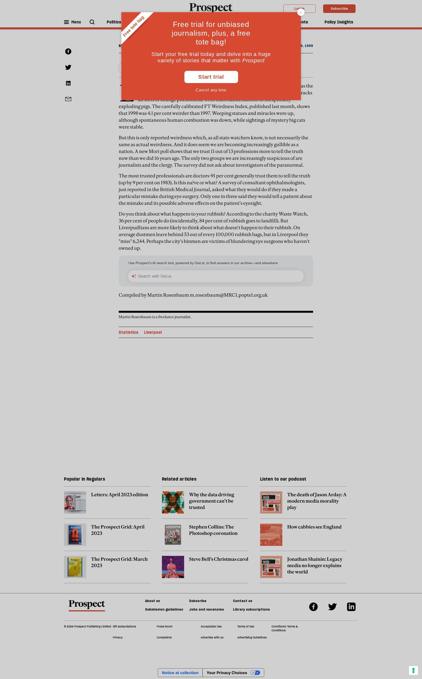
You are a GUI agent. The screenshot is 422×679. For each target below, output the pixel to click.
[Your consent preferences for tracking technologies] (413, 670)
